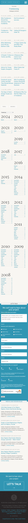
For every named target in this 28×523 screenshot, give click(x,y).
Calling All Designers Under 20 (20, 31)
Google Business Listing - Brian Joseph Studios (14, 518)
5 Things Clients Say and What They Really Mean (20, 44)
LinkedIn (19, 513)
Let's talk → (14, 485)
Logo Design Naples (11, 513)
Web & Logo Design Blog (14, 401)
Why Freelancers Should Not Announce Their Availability (6, 20)
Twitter (8, 510)
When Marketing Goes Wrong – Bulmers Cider (6, 44)
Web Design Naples (21, 510)
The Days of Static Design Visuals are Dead (6, 93)
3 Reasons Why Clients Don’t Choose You (18, 56)
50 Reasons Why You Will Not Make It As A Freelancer (20, 93)
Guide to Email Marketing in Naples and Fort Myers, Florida (11, 423)
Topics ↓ (4, 106)
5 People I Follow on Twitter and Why (7, 56)
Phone (10, 369)
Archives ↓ (13, 106)
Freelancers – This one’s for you (6, 31)
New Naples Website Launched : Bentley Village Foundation (10, 452)
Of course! (3, 380)
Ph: (10, 516)
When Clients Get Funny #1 (19, 68)
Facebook (3, 510)
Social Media (17, 331)
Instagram (13, 510)
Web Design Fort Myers (7, 511)
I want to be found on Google (6, 335)
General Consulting (18, 334)
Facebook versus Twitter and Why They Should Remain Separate (7, 82)
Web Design (4, 329)
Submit (3, 396)
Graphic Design (5, 331)
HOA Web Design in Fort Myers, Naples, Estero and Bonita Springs (11, 408)
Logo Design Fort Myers (20, 511)
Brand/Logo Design (18, 329)
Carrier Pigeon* (20, 369)
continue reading (11, 416)
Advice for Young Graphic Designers (6, 68)
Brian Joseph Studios (11, 2)
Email (2, 369)
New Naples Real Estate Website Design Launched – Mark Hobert (11, 438)
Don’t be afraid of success (19, 19)
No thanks (11, 380)
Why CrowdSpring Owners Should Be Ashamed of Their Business (19, 82)
